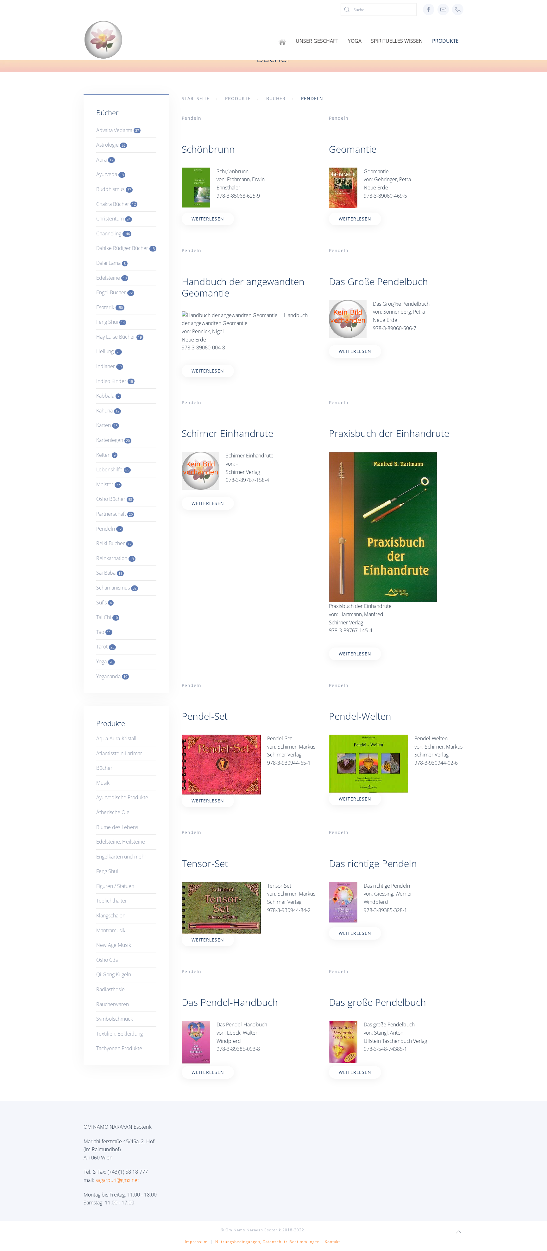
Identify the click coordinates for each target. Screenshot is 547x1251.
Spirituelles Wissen (397, 40)
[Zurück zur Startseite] (103, 40)
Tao (103, 632)
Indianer (109, 366)
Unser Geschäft (317, 40)
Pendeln (191, 118)
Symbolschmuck (114, 1018)
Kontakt (332, 1241)
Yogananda (111, 676)
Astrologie (110, 144)
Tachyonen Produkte (119, 1048)
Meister (108, 484)
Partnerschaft (114, 513)
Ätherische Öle (112, 812)
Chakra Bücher (116, 204)
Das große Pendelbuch (377, 1002)
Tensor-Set (205, 863)
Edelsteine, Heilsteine (120, 841)
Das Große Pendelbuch (378, 281)
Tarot (105, 646)
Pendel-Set (205, 716)
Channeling (113, 233)
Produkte (445, 40)
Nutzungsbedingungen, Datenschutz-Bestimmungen (267, 1241)
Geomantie (352, 149)
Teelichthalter (111, 900)
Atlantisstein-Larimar (119, 753)
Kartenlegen (113, 440)
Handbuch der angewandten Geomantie (243, 287)
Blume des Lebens (117, 827)
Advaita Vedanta (117, 130)
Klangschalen (110, 915)
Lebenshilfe (112, 469)
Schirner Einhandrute (227, 433)
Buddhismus (113, 189)
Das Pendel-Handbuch (230, 1002)
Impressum (196, 1241)
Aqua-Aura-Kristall (116, 738)
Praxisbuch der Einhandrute (389, 433)
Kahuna (107, 410)
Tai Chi (107, 617)
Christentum (113, 218)
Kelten (106, 454)
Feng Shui (110, 321)
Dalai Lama (111, 262)
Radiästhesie (110, 989)
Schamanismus (116, 587)
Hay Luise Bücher (119, 336)
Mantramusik (110, 930)
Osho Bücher (114, 498)
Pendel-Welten (360, 716)
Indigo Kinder (114, 381)
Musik (103, 782)
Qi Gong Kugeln (113, 974)
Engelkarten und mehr (121, 856)
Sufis (104, 602)
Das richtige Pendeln (373, 863)
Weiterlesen (208, 219)
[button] (458, 1232)
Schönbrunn (208, 149)
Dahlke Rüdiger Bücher (125, 248)
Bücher (104, 767)
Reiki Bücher (113, 543)
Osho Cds (107, 959)
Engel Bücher (114, 292)
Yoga (355, 40)
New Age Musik (113, 944)
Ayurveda (110, 174)
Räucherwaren (112, 1004)
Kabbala (107, 395)
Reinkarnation (115, 558)
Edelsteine (111, 277)
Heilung (108, 351)
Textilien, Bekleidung (119, 1033)
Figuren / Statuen (115, 886)
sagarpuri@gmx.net (117, 1180)
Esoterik (109, 307)
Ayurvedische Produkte (122, 797)
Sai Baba (109, 572)
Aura (104, 159)
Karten (106, 425)
